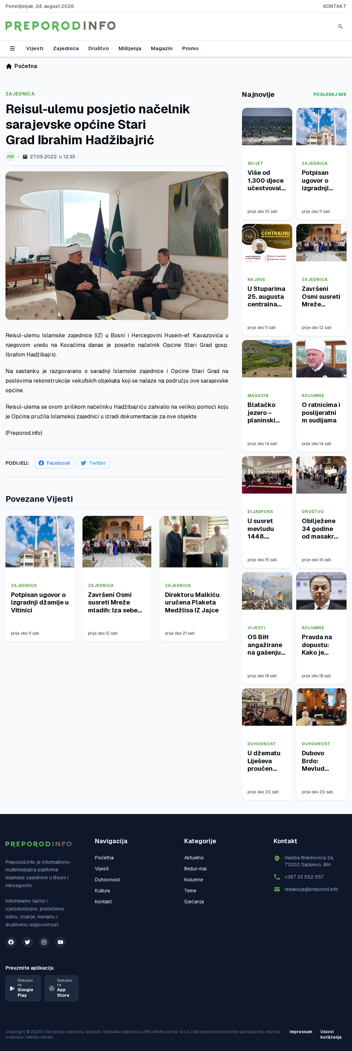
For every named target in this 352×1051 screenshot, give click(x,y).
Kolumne (313, 395)
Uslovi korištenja (331, 1034)
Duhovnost (262, 744)
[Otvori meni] (12, 48)
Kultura (102, 891)
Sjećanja (194, 902)
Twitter (97, 463)
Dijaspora (261, 512)
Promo (190, 48)
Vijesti (34, 48)
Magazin (162, 48)
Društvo (98, 48)
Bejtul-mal (195, 869)
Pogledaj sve (330, 94)
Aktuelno (194, 858)
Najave (257, 279)
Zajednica (66, 48)
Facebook (58, 463)
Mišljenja (130, 48)
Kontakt (334, 6)
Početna (104, 858)
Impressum (300, 1032)
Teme (190, 891)
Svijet (256, 163)
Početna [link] (25, 66)
